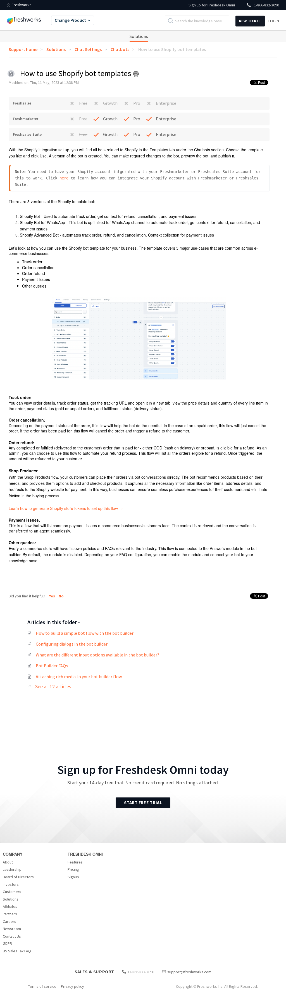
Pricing (73, 869)
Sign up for (212, 5)
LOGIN (273, 20)
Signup (73, 876)
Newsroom (12, 928)
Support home (23, 49)
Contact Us (12, 936)
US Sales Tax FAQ (17, 950)
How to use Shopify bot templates (172, 49)
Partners (10, 913)
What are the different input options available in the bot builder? (97, 655)
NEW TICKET (250, 20)
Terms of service (42, 986)
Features (75, 862)
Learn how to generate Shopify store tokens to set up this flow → (66, 508)
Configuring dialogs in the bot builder (72, 644)
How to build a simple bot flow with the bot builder (85, 633)
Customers (12, 891)
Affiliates (10, 906)
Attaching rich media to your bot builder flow (79, 676)
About (8, 862)
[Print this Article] (136, 74)
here (63, 178)
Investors (11, 884)
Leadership (12, 869)
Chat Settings (88, 49)
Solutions (139, 36)
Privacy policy (72, 986)
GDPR (7, 943)
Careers (9, 921)
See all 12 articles (53, 686)
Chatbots (120, 49)
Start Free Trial (143, 802)
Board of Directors (18, 876)
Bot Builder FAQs (52, 665)
